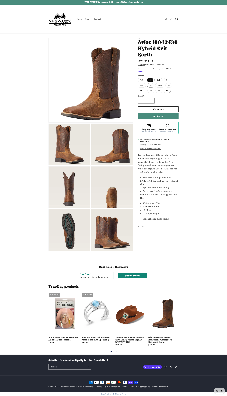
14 (167, 91)
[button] (88, 19)
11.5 (142, 91)
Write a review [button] (132, 275)
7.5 (143, 80)
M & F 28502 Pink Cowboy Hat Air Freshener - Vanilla (63, 338)
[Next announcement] (177, 2)
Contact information (160, 386)
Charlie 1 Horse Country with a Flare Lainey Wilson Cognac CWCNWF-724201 (129, 339)
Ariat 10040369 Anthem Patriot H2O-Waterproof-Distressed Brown (160, 339)
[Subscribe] (88, 366)
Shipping (141, 64)
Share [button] (143, 226)
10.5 (161, 86)
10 (151, 85)
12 (152, 91)
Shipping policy (144, 386)
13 (160, 91)
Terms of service (128, 386)
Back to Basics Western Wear (66, 386)
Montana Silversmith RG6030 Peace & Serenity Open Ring (96, 338)
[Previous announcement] (49, 2)
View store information (150, 149)
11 (170, 86)
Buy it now (158, 116)
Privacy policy (114, 386)
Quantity (141, 96)
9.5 (143, 86)
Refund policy (101, 386)
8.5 (158, 80)
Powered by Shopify (85, 386)
